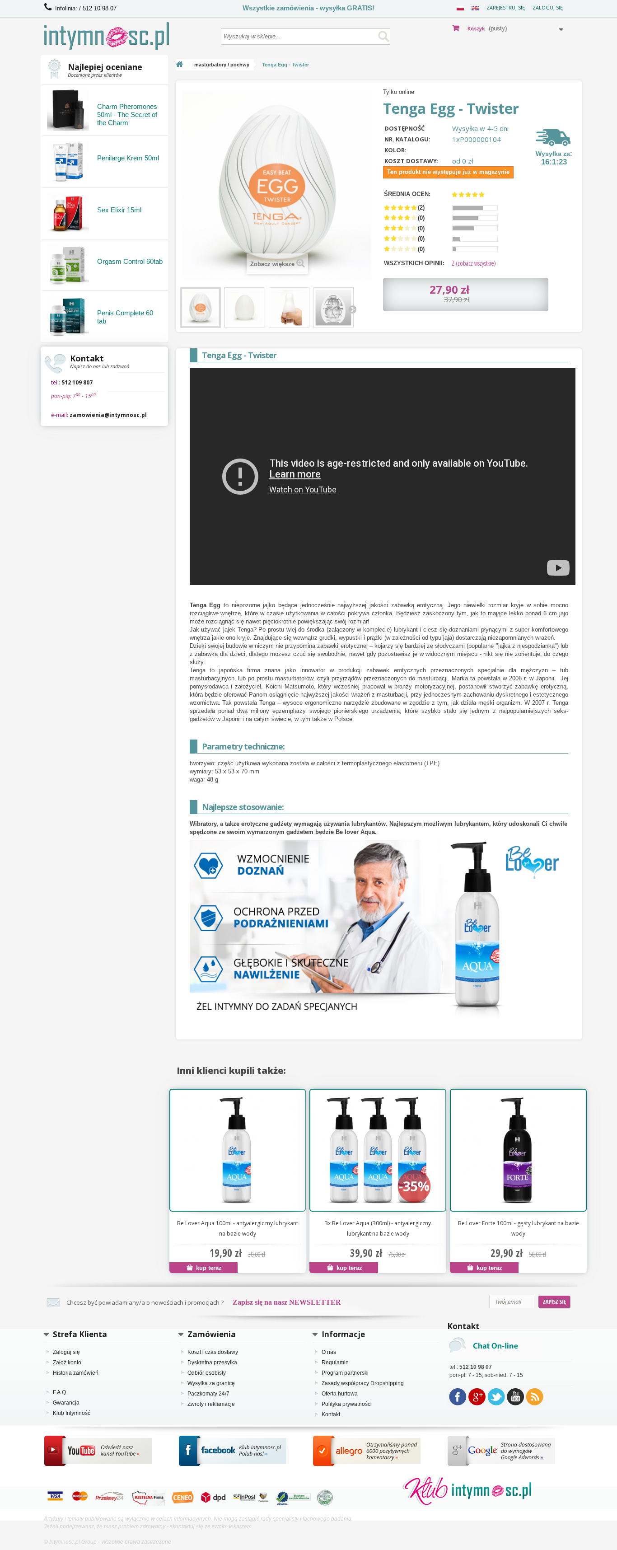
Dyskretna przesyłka (212, 1362)
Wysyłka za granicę (211, 1383)
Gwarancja (66, 1403)
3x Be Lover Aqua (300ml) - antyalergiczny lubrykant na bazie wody (378, 1228)
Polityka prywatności (347, 1404)
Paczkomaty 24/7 (208, 1394)
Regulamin (335, 1362)
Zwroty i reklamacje (211, 1404)
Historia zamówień (75, 1373)
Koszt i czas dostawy (212, 1352)
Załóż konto (67, 1362)
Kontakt (331, 1414)
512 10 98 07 (100, 8)
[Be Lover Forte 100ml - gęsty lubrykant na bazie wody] (518, 1150)
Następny (352, 309)
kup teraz (208, 1267)
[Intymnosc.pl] (128, 36)
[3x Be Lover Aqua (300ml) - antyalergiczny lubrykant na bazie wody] (377, 1150)
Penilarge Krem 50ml (128, 158)
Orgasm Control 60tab (130, 261)
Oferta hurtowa (340, 1394)
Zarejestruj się (505, 7)
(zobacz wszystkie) (474, 262)
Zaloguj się (548, 7)
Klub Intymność (71, 1413)
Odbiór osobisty (206, 1373)
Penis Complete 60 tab (125, 317)
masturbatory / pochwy (221, 64)
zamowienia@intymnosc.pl (108, 415)
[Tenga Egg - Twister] (200, 308)
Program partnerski (345, 1373)
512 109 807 (77, 382)
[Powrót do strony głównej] (179, 64)
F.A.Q (59, 1392)
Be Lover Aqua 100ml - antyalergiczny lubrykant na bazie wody (237, 1228)
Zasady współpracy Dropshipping (363, 1383)
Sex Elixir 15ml (119, 210)
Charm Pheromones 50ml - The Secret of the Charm (127, 114)
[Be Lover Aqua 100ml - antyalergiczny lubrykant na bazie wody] (237, 1150)
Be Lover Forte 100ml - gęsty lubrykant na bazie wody (518, 1228)
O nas (329, 1352)
